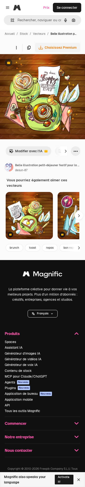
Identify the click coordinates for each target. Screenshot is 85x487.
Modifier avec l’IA (25, 152)
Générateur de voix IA (21, 365)
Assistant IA (13, 347)
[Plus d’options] (16, 47)
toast (32, 248)
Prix (46, 7)
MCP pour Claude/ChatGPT (26, 376)
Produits (12, 333)
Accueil (10, 34)
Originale (31, 63)
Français (42, 313)
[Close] (78, 480)
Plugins (17, 388)
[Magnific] (42, 275)
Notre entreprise (19, 436)
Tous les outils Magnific (22, 411)
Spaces (10, 342)
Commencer (15, 423)
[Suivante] (65, 151)
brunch (14, 248)
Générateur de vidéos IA (23, 359)
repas (50, 248)
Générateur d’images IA (22, 353)
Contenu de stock (18, 371)
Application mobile (19, 399)
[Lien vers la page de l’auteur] (9, 168)
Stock (24, 34)
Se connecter (67, 7)
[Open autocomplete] (10, 20)
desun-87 (21, 170)
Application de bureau (28, 393)
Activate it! (63, 479)
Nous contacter (18, 450)
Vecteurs (39, 34)
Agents (16, 382)
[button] (43, 313)
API (7, 405)
